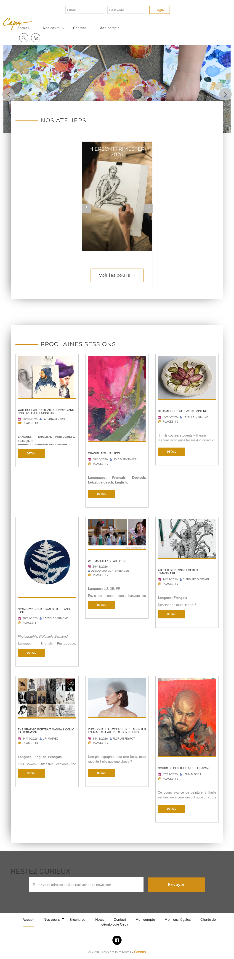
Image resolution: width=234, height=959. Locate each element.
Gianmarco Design (196, 579)
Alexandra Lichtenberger (110, 570)
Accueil (28, 919)
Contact (79, 27)
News (99, 919)
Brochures (77, 919)
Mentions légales (178, 919)
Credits (140, 951)
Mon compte (109, 27)
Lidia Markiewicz (125, 459)
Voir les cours (115, 275)
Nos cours (51, 27)
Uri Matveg (50, 738)
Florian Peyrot (124, 738)
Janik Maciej (192, 774)
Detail (31, 453)
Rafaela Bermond (195, 417)
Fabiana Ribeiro (54, 419)
